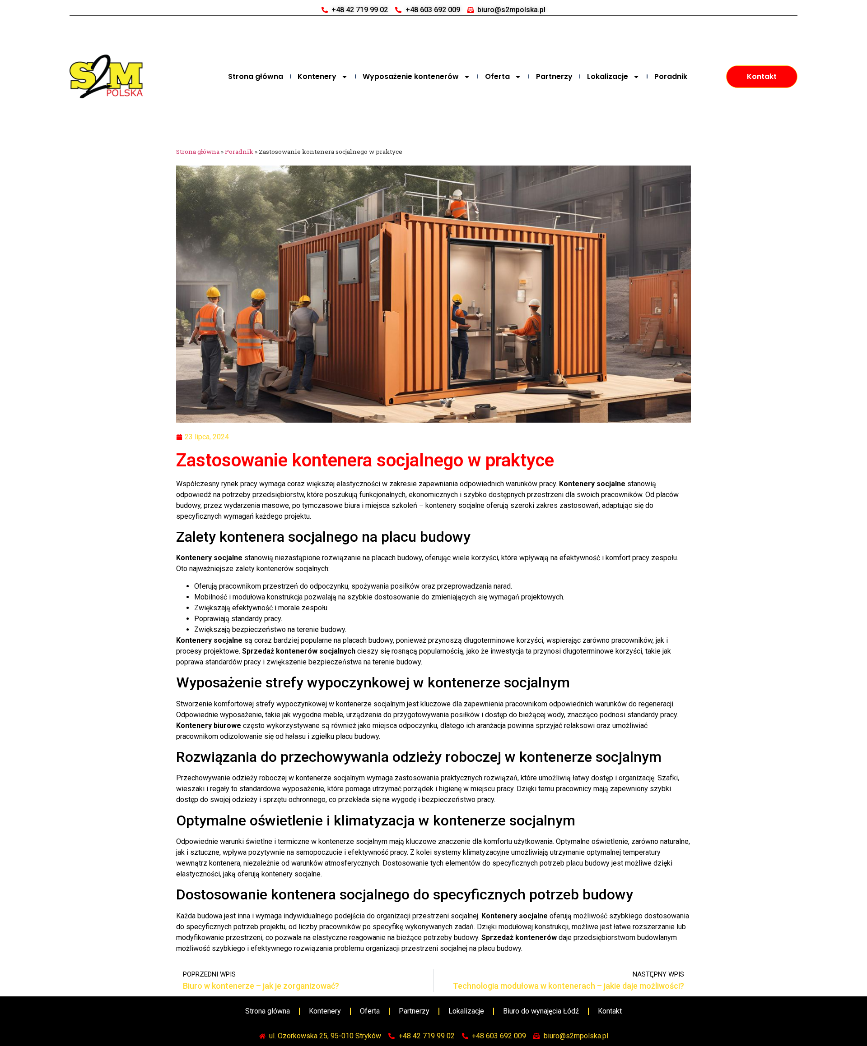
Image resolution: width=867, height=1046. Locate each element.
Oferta (497, 76)
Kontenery (317, 76)
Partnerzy (554, 76)
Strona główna (255, 76)
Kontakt (610, 1011)
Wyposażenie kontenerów (411, 76)
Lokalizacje (607, 76)
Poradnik (670, 76)
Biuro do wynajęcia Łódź (541, 1011)
